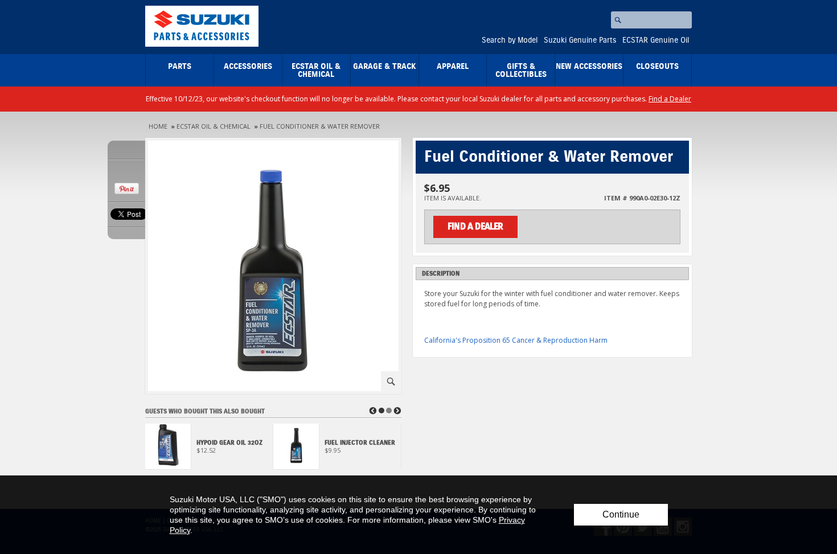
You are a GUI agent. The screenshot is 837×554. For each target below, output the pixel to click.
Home (158, 126)
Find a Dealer (670, 99)
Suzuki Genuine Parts (580, 40)
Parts (179, 66)
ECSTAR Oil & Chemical (316, 70)
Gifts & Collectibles (521, 70)
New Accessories (589, 66)
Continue (620, 514)
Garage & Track (384, 66)
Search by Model (510, 40)
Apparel (453, 66)
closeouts (657, 66)
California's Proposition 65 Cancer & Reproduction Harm (516, 340)
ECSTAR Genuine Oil (655, 40)
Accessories (248, 66)
